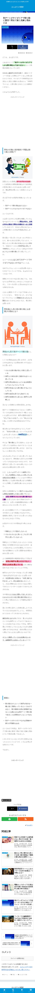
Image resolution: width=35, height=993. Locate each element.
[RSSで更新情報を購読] (25, 819)
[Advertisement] (17, 119)
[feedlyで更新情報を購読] (9, 819)
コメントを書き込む (17, 958)
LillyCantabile (15, 177)
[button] (31, 531)
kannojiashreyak (14, 346)
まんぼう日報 (7, 800)
